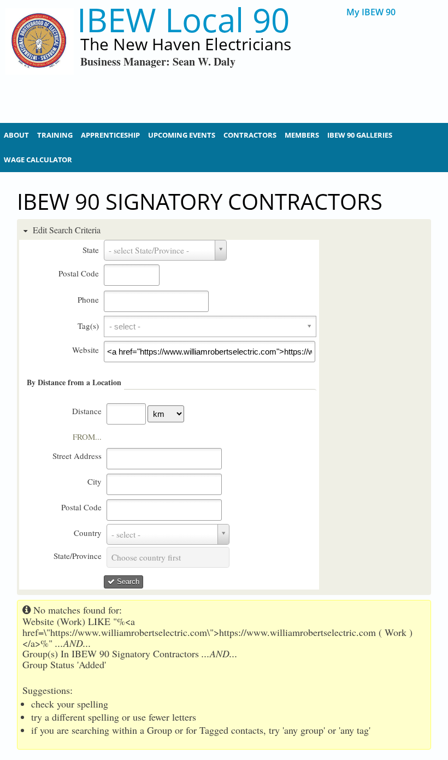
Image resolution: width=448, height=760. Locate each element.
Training (55, 135)
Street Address (77, 455)
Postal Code (78, 273)
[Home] (39, 60)
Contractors (249, 135)
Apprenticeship (110, 135)
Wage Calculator (38, 159)
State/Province (78, 555)
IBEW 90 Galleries (359, 135)
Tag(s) (88, 325)
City (94, 481)
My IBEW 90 (371, 12)
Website (85, 349)
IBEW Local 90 (183, 20)
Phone (88, 299)
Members (302, 135)
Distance (87, 410)
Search (127, 582)
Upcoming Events (181, 135)
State (90, 249)
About (16, 135)
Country (88, 532)
